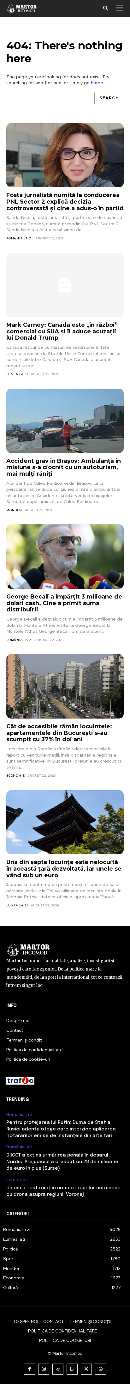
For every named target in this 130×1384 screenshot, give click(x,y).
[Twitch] (72, 1369)
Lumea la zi (17, 374)
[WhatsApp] (100, 1369)
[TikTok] (57, 1369)
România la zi (19, 238)
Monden (14, 510)
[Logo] (21, 8)
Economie (15, 775)
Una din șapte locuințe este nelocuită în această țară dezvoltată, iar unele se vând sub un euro (63, 868)
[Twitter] (86, 1369)
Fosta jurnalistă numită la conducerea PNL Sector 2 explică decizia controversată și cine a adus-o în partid (65, 201)
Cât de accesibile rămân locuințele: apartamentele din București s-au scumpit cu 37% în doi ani (59, 733)
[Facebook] (29, 1369)
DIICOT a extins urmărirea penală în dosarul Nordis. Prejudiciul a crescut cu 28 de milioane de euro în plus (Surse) (62, 1162)
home (97, 82)
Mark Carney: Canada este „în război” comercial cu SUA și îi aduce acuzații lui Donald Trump (62, 331)
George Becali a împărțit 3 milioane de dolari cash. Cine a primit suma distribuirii (64, 603)
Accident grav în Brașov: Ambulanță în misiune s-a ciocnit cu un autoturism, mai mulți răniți (63, 467)
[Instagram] (43, 1369)
